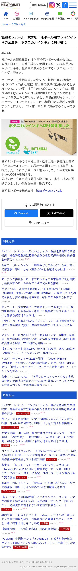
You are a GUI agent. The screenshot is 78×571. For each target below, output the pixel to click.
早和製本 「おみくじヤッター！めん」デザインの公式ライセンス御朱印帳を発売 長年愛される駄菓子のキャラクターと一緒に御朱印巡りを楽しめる (38, 519)
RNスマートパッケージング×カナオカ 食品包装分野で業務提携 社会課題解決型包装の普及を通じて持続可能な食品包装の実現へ (38, 255)
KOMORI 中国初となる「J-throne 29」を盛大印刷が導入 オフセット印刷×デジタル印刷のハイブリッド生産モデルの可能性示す (39, 542)
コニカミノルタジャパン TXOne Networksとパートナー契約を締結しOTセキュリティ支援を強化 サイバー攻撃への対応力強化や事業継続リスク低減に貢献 (39, 455)
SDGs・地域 (18, 24)
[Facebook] (65, 5)
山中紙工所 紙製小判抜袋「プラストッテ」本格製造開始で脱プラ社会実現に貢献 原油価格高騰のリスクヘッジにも (38, 324)
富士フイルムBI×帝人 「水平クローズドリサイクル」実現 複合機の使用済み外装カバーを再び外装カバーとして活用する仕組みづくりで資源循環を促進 (38, 380)
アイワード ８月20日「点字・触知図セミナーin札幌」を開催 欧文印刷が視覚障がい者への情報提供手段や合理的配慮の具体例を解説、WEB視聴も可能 (38, 339)
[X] (58, 5)
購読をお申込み (39, 5)
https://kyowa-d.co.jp (49, 190)
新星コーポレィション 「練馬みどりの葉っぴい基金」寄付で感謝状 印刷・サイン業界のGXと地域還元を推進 (38, 269)
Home (4, 24)
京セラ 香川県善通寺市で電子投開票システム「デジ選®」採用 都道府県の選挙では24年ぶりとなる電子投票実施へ (37, 423)
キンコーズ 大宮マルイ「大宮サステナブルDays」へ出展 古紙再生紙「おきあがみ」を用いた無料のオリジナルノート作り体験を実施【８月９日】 (38, 311)
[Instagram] (52, 5)
